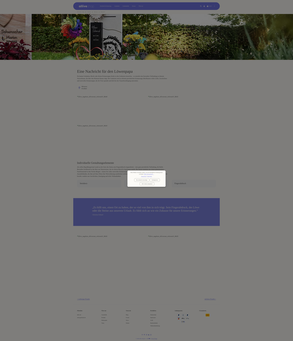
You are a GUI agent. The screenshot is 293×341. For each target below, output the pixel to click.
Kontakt (103, 317)
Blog (127, 314)
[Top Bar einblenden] (214, 6)
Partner (127, 323)
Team (102, 323)
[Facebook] (142, 335)
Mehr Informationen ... (149, 174)
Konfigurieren (155, 180)
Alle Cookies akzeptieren (147, 183)
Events (127, 317)
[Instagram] (146, 335)
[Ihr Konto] (204, 6)
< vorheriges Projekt (83, 299)
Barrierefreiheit (154, 323)
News (127, 320)
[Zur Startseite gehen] (87, 6)
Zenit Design (154, 338)
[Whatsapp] (151, 335)
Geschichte (104, 314)
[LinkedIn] (149, 335)
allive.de (79, 314)
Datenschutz (153, 314)
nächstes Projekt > (210, 299)
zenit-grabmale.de (81, 317)
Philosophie (104, 320)
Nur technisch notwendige (141, 180)
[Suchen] (200, 6)
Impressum (153, 317)
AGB (151, 320)
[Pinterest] (144, 335)
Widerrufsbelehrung (155, 325)
